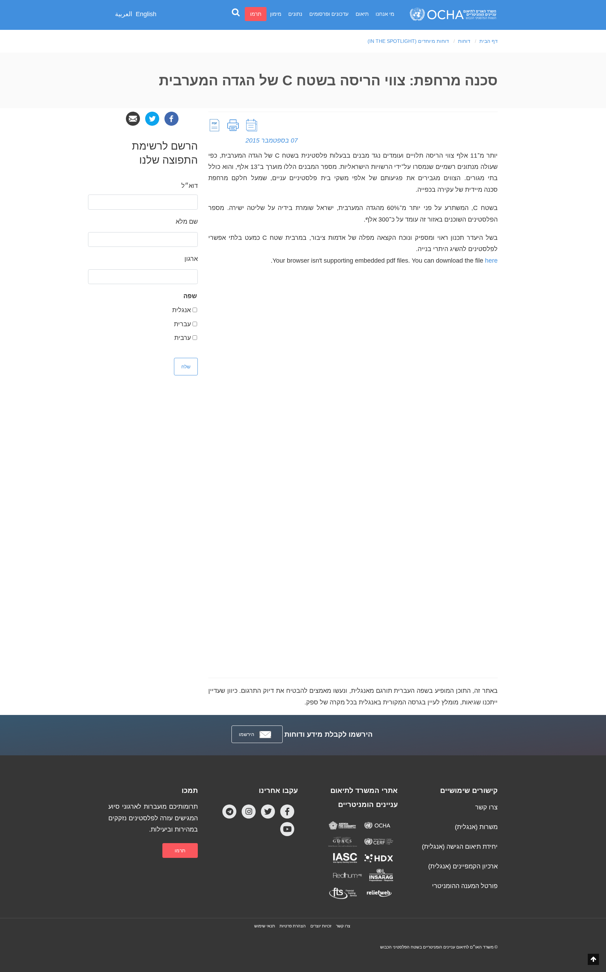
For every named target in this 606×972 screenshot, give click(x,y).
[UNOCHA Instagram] (249, 811)
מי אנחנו (385, 14)
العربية (123, 14)
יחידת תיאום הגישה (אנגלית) (460, 846)
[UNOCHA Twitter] (268, 811)
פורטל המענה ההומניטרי (465, 885)
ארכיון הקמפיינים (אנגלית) (463, 866)
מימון (275, 14)
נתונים (295, 14)
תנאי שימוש (264, 926)
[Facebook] (171, 118)
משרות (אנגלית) (476, 826)
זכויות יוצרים (320, 926)
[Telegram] (229, 811)
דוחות (464, 41)
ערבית (182, 337)
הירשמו (246, 734)
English (146, 14)
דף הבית (488, 41)
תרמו (255, 14)
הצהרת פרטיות (293, 926)
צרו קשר (486, 807)
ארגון (191, 258)
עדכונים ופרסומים (329, 14)
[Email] (133, 118)
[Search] (236, 12)
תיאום (362, 14)
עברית (182, 324)
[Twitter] (152, 118)
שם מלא (187, 221)
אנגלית (181, 310)
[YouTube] (287, 829)
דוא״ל (189, 185)
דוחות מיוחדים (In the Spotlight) (408, 41)
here (491, 260)
